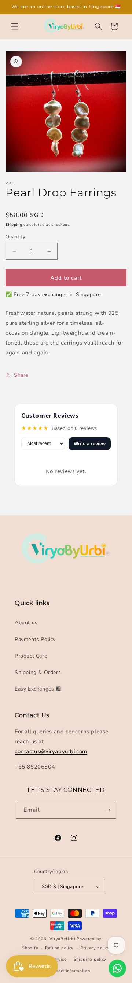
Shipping (14, 224)
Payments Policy (35, 639)
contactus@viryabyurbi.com (51, 751)
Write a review (90, 443)
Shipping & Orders (38, 672)
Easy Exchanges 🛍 (38, 688)
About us (26, 622)
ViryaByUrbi (63, 939)
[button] (15, 26)
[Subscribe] (108, 810)
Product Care (31, 655)
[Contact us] (117, 968)
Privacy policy (95, 948)
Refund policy (59, 948)
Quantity (15, 236)
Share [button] (21, 375)
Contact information (69, 970)
